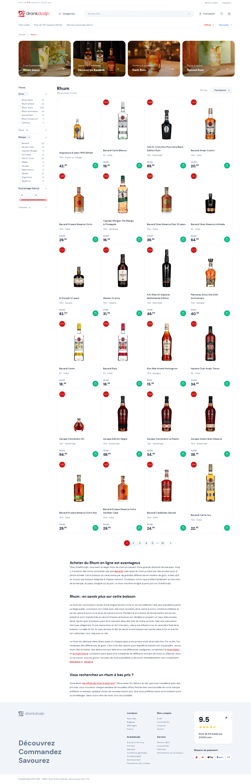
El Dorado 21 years (69, 298)
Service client (163, 742)
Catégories (68, 13)
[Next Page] (170, 543)
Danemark (157, 155)
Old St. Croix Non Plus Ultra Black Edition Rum (165, 148)
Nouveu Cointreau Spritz (80, 24)
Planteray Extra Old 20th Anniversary (204, 296)
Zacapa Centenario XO (71, 438)
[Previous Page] (118, 543)
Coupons (161, 725)
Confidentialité (134, 756)
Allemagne (132, 725)
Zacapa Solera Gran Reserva (206, 438)
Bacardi (118, 571)
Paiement (161, 749)
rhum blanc (173, 649)
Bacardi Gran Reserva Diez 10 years (166, 224)
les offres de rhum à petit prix (98, 683)
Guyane (68, 303)
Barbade (201, 303)
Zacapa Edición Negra (115, 438)
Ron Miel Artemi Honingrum (162, 368)
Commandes (163, 722)
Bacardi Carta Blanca (115, 150)
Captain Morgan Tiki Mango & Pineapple (118, 222)
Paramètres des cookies (138, 763)
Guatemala (70, 443)
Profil (159, 718)
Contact (131, 746)
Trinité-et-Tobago (73, 157)
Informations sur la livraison (170, 752)
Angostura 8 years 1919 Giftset (76, 152)
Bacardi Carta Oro (201, 515)
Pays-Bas (131, 718)
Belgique (131, 722)
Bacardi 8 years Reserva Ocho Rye (78, 512)
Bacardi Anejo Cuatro (203, 150)
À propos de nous (135, 742)
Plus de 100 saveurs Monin (48, 24)
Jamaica (88, 661)
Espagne (157, 373)
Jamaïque (113, 229)
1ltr (104, 155)
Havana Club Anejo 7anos (205, 368)
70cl (61, 157)
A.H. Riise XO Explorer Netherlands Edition (158, 296)
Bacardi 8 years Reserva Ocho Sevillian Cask (119, 511)
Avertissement (134, 759)
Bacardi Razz (110, 368)
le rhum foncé (80, 653)
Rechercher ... (95, 13)
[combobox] (221, 90)
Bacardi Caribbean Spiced (161, 512)
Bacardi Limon (67, 368)
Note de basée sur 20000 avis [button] (35, 2)
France (130, 729)
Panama (112, 303)
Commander (163, 746)
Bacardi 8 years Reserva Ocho (75, 224)
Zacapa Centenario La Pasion (163, 438)
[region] (125, 59)
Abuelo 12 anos (111, 298)
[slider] (20, 200)
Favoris (160, 729)
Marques (131, 749)
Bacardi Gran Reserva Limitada (208, 224)
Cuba (109, 155)
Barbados (75, 661)
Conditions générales (137, 752)
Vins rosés (24, 24)
